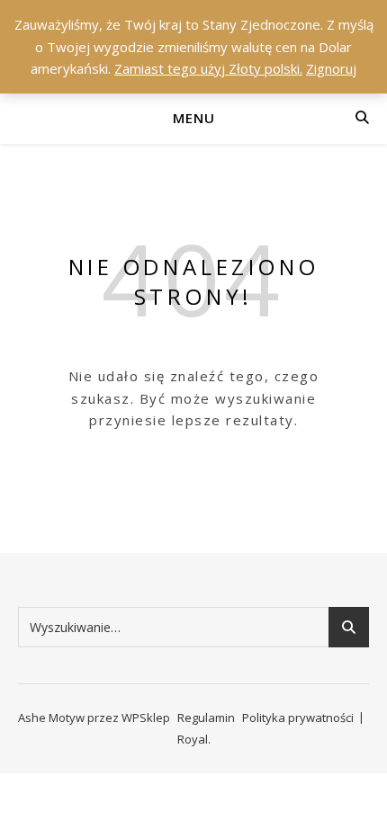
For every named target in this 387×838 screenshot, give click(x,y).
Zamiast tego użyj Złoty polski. (208, 68)
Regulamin (206, 717)
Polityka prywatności (298, 717)
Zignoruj (331, 68)
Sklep (155, 717)
